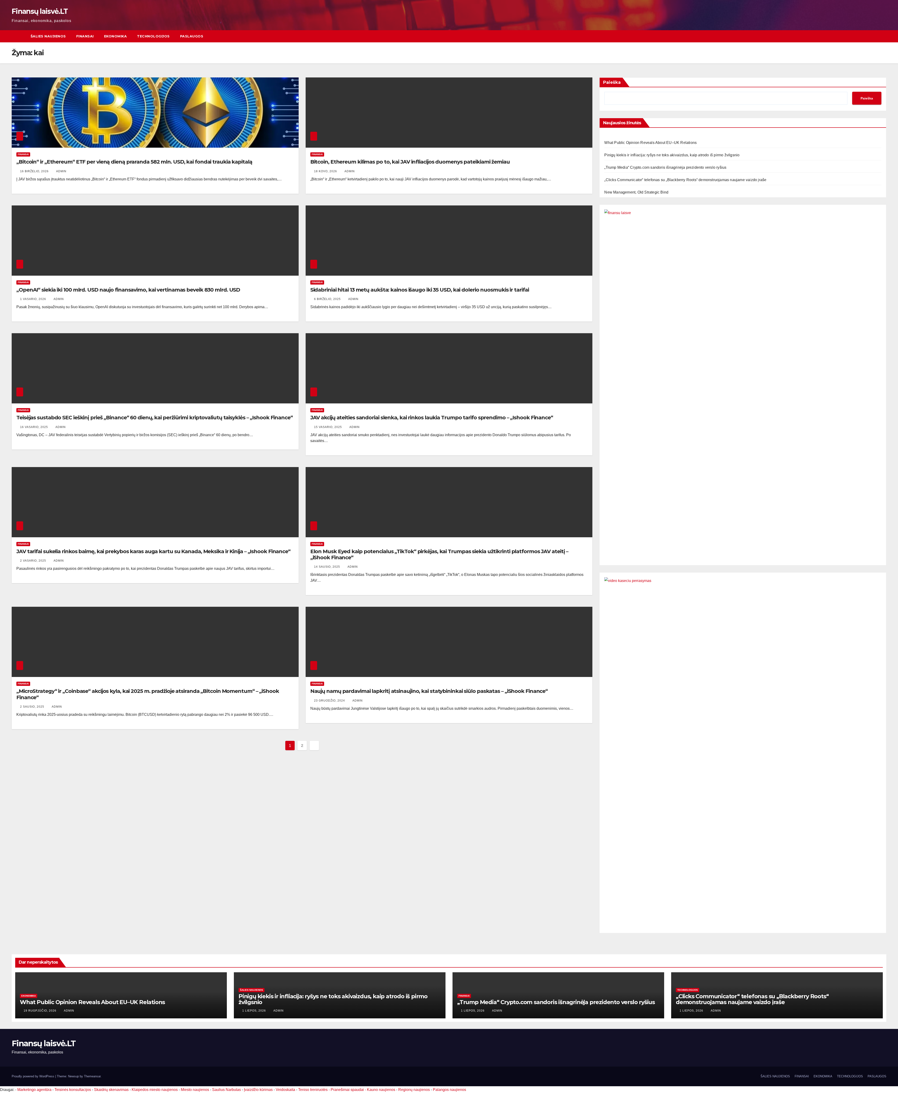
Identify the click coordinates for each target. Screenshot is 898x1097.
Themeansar (92, 1076)
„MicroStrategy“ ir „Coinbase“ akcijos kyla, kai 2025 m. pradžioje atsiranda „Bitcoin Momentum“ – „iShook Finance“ (147, 694)
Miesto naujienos (195, 1090)
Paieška (612, 82)
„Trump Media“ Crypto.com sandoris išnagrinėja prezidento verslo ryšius (665, 167)
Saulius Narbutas (226, 1090)
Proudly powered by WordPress (33, 1076)
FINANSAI (85, 36)
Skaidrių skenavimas (111, 1090)
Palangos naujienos (449, 1090)
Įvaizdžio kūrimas (258, 1090)
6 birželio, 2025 (328, 299)
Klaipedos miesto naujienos (155, 1090)
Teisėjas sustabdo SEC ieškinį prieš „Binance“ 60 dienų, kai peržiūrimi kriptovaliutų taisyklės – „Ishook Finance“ (154, 417)
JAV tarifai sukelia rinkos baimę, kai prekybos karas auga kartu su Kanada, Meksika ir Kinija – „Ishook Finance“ (153, 551)
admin (61, 171)
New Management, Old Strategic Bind (636, 192)
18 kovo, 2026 (326, 171)
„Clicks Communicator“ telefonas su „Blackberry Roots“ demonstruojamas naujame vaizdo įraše (685, 180)
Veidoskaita (285, 1090)
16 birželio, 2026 (35, 171)
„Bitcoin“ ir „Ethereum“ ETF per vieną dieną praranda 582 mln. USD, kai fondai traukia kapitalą (134, 162)
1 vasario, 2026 (33, 299)
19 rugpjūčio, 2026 (40, 1010)
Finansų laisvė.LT (40, 11)
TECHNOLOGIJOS (153, 36)
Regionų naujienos (414, 1090)
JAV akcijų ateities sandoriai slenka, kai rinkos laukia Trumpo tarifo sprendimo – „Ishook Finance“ (431, 417)
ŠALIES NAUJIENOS (48, 36)
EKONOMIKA (115, 36)
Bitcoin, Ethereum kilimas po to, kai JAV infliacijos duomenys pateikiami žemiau (410, 162)
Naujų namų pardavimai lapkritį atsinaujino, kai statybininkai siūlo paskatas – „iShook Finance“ (429, 691)
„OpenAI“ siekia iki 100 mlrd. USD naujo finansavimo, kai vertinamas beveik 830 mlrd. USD (128, 290)
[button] (883, 36)
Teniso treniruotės (313, 1090)
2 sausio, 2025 (32, 706)
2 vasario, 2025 (33, 560)
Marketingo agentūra (34, 1090)
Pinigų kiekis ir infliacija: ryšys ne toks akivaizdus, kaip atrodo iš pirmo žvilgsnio (671, 155)
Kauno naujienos (381, 1090)
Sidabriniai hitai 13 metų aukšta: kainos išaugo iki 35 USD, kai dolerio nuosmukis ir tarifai (419, 290)
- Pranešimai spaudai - (348, 1090)
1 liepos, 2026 (254, 1010)
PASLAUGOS (191, 36)
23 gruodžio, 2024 (330, 700)
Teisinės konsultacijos (72, 1090)
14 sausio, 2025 (327, 566)
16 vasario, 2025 (34, 427)
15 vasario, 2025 (328, 427)
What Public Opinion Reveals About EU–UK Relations (650, 143)
